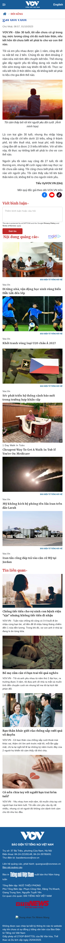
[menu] (7, 5)
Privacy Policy (50, 223)
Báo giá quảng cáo (12, 867)
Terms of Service (9, 226)
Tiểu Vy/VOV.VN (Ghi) (49, 183)
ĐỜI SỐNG (17, 13)
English (58, 4)
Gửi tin (12, 231)
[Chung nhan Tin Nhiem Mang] (32, 917)
